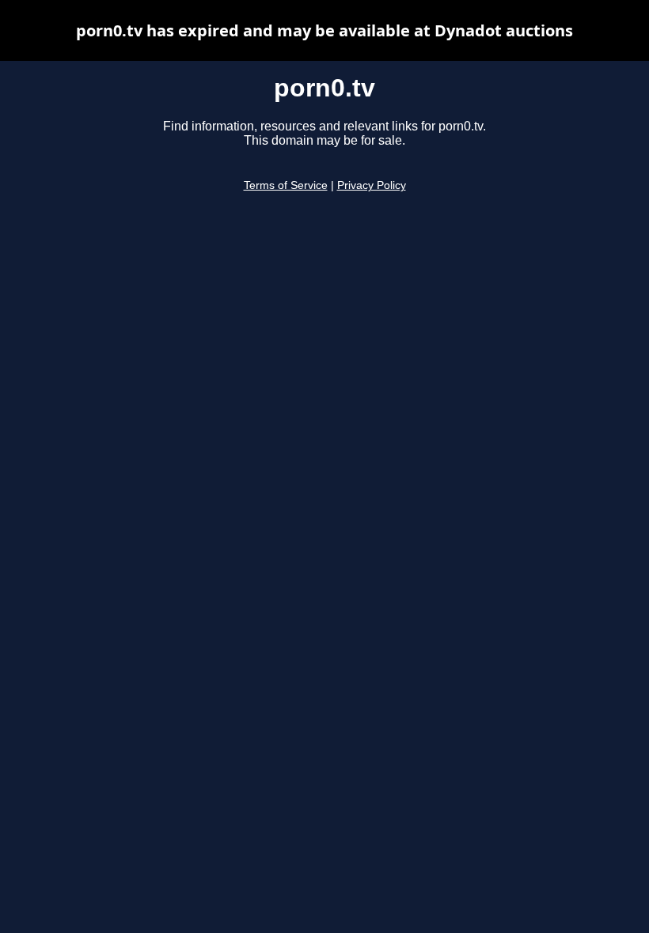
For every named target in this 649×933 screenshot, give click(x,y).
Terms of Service (286, 185)
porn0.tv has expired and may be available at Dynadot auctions (324, 30)
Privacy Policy (371, 185)
